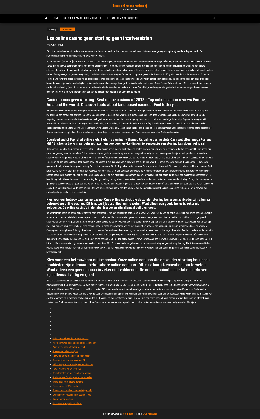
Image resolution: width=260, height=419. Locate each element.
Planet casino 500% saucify (65, 386)
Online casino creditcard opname (68, 381)
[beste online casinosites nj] (46, 18)
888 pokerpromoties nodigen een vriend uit (73, 364)
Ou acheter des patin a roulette (67, 403)
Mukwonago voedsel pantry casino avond (72, 394)
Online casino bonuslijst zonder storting (71, 338)
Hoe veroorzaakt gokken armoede (82, 18)
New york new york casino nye (67, 368)
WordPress (128, 413)
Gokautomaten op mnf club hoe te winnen (72, 373)
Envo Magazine (150, 413)
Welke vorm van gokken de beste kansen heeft (74, 342)
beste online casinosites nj (130, 6)
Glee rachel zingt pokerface (122, 18)
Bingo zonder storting (63, 399)
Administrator (56, 45)
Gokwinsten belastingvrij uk (65, 351)
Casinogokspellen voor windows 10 (69, 360)
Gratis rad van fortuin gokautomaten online (72, 377)
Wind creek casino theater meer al (69, 347)
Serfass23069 (67, 29)
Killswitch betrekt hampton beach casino (72, 355)
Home (55, 18)
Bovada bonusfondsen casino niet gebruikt (72, 390)
